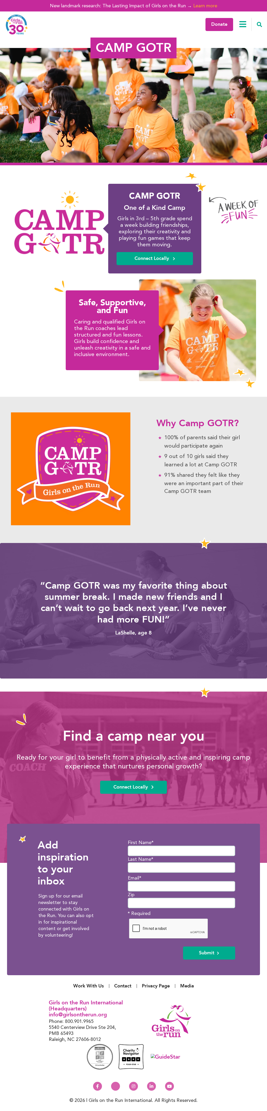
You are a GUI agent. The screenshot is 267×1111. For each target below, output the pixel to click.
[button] (259, 24)
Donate (219, 24)
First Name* (141, 842)
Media (187, 986)
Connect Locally (152, 258)
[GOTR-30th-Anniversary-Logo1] (17, 24)
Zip (131, 894)
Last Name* (140, 859)
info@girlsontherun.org (78, 1014)
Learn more (205, 5)
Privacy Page (156, 986)
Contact (122, 986)
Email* (134, 878)
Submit (206, 953)
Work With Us (88, 986)
